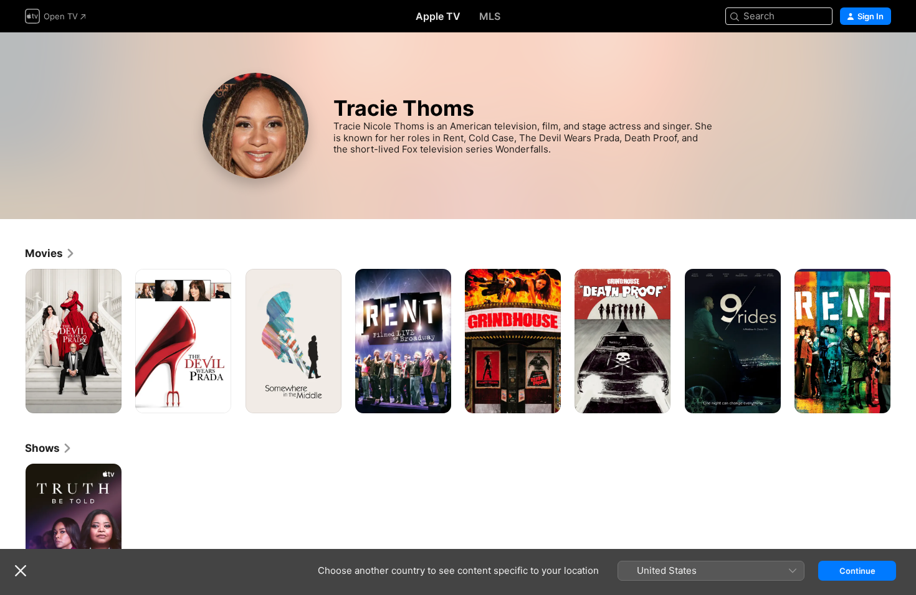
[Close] (20, 570)
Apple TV (438, 16)
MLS (489, 16)
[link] (50, 253)
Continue (857, 571)
